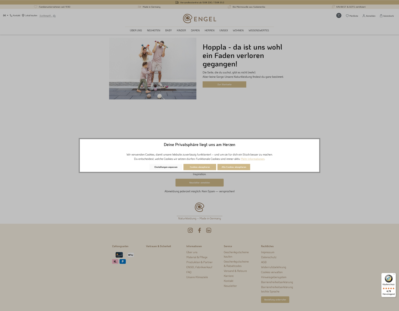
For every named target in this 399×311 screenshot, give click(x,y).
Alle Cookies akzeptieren (234, 166)
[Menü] (394, 275)
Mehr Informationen (252, 159)
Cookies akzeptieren (200, 166)
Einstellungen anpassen (165, 166)
